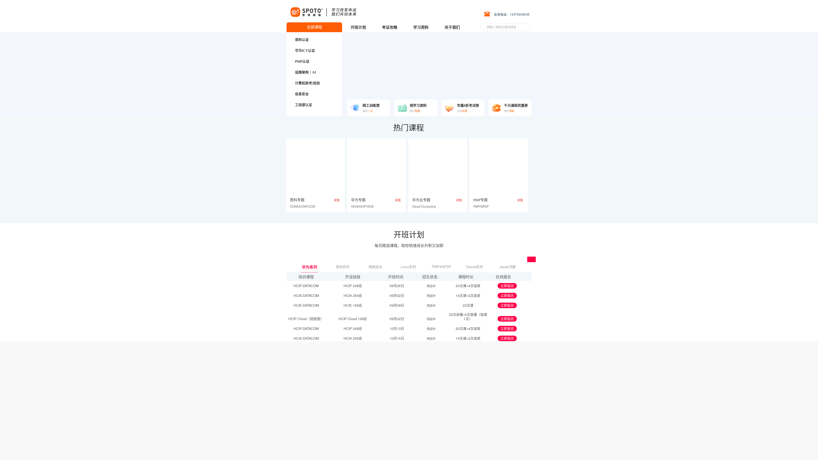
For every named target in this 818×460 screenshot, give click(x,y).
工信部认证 (303, 105)
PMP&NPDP (441, 266)
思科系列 (342, 266)
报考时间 (485, 445)
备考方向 (514, 449)
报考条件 (499, 445)
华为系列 (309, 267)
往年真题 (806, 64)
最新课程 (320, 355)
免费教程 (503, 355)
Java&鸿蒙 (507, 266)
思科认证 (302, 40)
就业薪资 (442, 355)
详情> (464, 452)
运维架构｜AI (305, 72)
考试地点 (485, 449)
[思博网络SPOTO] (323, 10)
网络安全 (375, 266)
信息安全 (302, 94)
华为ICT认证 (305, 50)
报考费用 (499, 449)
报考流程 (514, 445)
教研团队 (381, 355)
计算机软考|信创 (307, 83)
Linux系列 (408, 266)
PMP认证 (302, 61)
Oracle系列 (474, 266)
